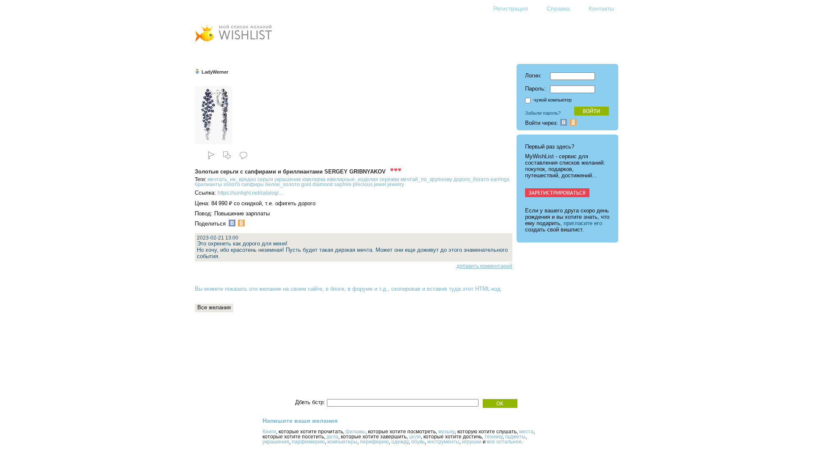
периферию (374, 441)
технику (493, 436)
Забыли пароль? (543, 113)
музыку (446, 431)
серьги (265, 179)
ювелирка (314, 179)
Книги (269, 431)
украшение (287, 179)
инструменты (443, 441)
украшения (276, 441)
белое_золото (282, 184)
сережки (389, 179)
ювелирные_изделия (352, 179)
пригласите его (583, 223)
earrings (499, 179)
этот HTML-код (481, 289)
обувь (418, 441)
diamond (322, 184)
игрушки (471, 441)
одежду (400, 441)
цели (415, 436)
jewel (380, 184)
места (526, 431)
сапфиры (252, 184)
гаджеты (515, 436)
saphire (342, 184)
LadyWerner (215, 71)
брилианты (208, 184)
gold (306, 184)
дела (332, 436)
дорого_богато (471, 179)
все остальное (504, 441)
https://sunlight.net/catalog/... (250, 192)
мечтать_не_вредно (231, 179)
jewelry (395, 184)
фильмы (355, 431)
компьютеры (342, 441)
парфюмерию (308, 441)
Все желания (214, 307)
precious (363, 184)
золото (231, 184)
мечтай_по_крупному (426, 179)
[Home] (233, 42)
